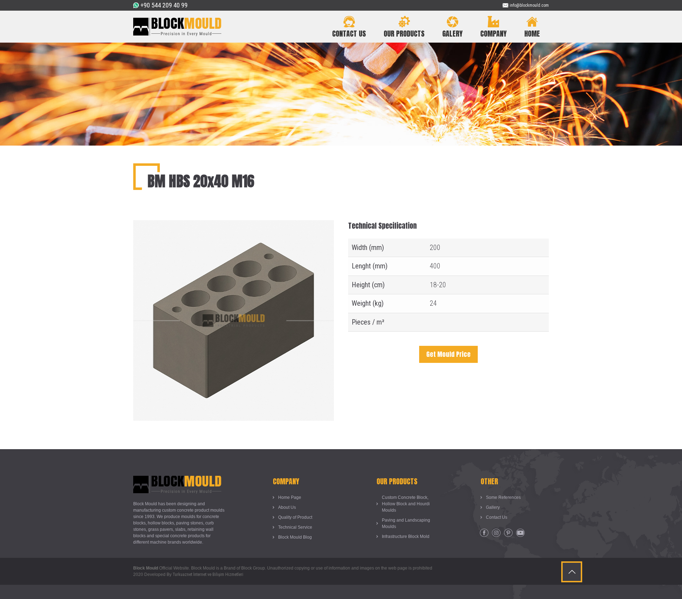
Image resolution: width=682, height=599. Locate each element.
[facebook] (484, 533)
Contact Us (496, 517)
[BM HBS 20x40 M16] (233, 225)
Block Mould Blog (295, 537)
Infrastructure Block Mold (405, 536)
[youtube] (520, 533)
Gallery (493, 507)
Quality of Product (295, 517)
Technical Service (295, 527)
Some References (503, 497)
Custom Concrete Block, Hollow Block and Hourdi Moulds (406, 504)
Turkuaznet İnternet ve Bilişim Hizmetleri (208, 574)
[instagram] (496, 533)
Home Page (289, 497)
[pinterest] (508, 533)
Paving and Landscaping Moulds (406, 523)
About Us (287, 507)
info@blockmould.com (529, 5)
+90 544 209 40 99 (164, 5)
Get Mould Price (448, 354)
